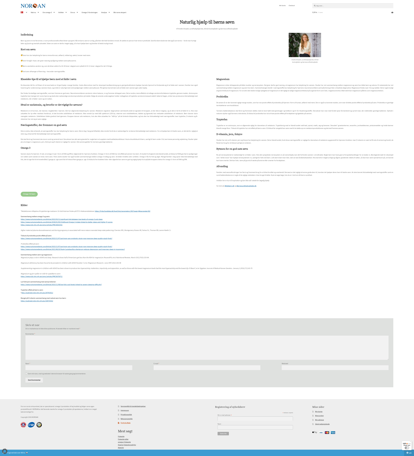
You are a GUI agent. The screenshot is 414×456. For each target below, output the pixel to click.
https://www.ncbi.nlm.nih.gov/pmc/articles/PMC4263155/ (42, 225)
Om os (72, 12)
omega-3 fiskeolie (124, 442)
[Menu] (410, 442)
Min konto (282, 5)
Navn (27, 363)
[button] (4, 451)
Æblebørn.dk (229, 186)
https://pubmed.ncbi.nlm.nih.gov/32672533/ (37, 301)
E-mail (156, 363)
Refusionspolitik (127, 419)
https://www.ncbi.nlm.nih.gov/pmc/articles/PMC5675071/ (42, 276)
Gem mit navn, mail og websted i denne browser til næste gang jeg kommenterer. (57, 374)
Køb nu (33, 12)
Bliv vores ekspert (120, 12)
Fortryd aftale (125, 423)
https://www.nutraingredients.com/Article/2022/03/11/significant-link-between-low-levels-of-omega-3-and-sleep (62, 219)
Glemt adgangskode (322, 424)
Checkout (292, 5)
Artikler (61, 12)
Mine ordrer (319, 416)
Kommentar (30, 334)
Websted (285, 363)
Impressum (125, 410)
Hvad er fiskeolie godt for (127, 445)
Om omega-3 (47, 12)
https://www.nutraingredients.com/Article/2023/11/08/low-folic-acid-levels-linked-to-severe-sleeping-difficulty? (61, 285)
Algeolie (121, 448)
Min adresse (319, 420)
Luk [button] (410, 453)
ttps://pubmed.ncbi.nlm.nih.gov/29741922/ (37, 293)
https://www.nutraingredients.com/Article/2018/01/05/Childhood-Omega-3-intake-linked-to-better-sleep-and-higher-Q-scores (67, 222)
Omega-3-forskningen (90, 12)
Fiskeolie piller (123, 439)
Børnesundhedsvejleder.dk (246, 186)
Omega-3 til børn (29, 194)
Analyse (104, 12)
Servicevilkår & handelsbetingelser (133, 406)
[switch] (407, 448)
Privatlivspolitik (126, 415)
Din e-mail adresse (225, 415)
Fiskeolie (121, 436)
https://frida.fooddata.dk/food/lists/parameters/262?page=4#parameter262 (122, 211)
